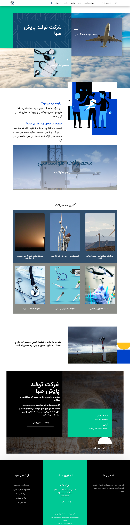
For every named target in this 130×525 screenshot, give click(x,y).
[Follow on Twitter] (104, 448)
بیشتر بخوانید (63, 172)
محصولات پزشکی (76, 3)
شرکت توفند (68, 489)
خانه (116, 3)
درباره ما (66, 3)
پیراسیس (58, 514)
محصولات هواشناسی (89, 3)
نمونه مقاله (65, 485)
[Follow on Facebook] (109, 448)
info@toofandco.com (98, 428)
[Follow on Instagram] (95, 448)
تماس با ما (58, 3)
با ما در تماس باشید (40, 422)
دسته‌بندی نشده (66, 492)
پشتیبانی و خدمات (106, 3)
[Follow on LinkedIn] (99, 448)
